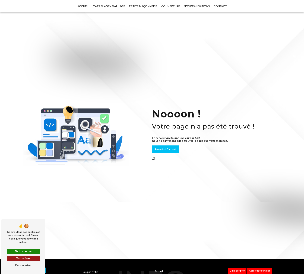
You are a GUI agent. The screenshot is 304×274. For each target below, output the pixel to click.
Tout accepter (23, 251)
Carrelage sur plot (259, 270)
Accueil (83, 6)
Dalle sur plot (237, 270)
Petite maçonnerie (143, 6)
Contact (220, 6)
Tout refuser (23, 258)
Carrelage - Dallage (109, 6)
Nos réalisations (197, 6)
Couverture (170, 6)
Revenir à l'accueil (165, 149)
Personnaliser (23, 265)
